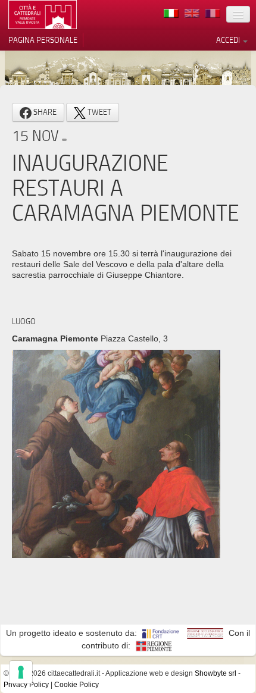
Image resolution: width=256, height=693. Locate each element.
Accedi (229, 40)
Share (44, 111)
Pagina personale (42, 40)
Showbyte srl (215, 673)
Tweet (98, 111)
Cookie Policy (76, 685)
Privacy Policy (26, 685)
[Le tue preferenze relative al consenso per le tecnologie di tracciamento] (21, 672)
